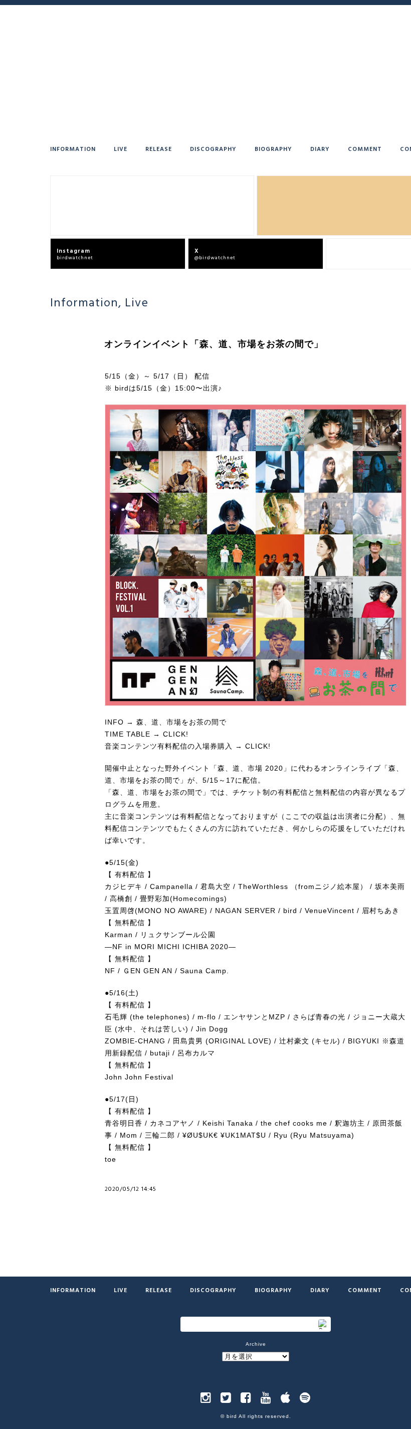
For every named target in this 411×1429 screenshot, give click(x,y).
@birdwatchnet (215, 253)
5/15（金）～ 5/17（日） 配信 (157, 376)
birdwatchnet (75, 253)
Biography (273, 148)
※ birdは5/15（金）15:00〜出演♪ (163, 388)
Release (158, 148)
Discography (213, 148)
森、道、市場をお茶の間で (181, 722)
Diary (320, 148)
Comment (365, 148)
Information (73, 148)
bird (232, 1416)
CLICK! (175, 734)
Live (120, 148)
